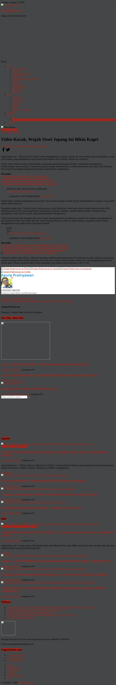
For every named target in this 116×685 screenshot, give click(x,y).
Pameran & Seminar (21, 109)
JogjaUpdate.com (11, 10)
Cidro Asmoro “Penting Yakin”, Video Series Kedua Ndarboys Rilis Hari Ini (45, 364)
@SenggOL (13, 233)
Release (12, 446)
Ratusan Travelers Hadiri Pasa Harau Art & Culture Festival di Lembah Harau (41, 615)
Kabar (9, 66)
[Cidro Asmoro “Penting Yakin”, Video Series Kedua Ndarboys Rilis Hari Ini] (25, 358)
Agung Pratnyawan (17, 275)
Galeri (9, 115)
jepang (32, 146)
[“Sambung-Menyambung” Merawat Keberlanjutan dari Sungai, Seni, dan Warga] (38, 489)
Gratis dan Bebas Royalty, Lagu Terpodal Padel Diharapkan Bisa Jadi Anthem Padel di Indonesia (50, 607)
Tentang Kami (13, 667)
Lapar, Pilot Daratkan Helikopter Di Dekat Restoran (25, 179)
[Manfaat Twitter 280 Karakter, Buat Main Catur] (12, 383)
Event (9, 94)
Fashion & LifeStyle (21, 74)
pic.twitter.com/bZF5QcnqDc (33, 233)
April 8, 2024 (46, 238)
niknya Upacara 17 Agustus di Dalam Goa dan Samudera (29, 253)
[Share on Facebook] (3, 151)
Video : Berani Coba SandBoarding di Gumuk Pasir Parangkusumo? (33, 250)
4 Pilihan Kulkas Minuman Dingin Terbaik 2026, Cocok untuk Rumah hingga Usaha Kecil (54, 574)
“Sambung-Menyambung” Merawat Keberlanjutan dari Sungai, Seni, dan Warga (49, 494)
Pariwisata (17, 84)
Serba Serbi (6, 129)
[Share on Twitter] (8, 151)
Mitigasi (16, 81)
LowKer (10, 122)
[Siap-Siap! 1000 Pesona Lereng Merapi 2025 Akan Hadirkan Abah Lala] (34, 475)
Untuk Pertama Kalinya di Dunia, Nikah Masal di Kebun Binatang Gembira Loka (49, 375)
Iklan (9, 678)
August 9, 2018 (47, 196)
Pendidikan (17, 89)
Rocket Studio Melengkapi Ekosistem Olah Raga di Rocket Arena (36, 610)
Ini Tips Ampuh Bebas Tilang (20, 617)
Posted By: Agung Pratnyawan (15, 146)
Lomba (15, 104)
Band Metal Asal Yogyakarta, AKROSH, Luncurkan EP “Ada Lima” (41, 507)
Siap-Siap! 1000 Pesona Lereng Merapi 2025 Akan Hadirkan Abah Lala (43, 480)
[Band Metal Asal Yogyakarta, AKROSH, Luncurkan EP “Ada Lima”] (33, 502)
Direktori (11, 112)
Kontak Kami (13, 670)
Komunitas (17, 102)
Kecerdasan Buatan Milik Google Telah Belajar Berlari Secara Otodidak (34, 248)
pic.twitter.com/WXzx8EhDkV (21, 191)
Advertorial (6, 526)
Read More (6, 472)
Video (15, 120)
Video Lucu (41, 146)
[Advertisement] (58, 39)
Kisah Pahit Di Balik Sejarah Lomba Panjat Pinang (29, 612)
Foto (14, 117)
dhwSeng (16, 370)
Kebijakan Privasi (15, 675)
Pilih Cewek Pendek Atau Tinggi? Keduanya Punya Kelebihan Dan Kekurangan (37, 301)
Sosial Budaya (18, 87)
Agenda (16, 97)
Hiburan (16, 92)
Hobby (34, 526)
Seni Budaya (18, 99)
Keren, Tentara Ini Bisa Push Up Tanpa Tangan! (24, 176)
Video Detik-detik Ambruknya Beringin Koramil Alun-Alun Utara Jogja (34, 245)
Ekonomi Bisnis (19, 69)
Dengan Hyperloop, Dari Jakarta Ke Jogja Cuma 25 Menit (28, 181)
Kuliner (15, 71)
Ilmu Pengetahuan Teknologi (25, 79)
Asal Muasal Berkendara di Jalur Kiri (17, 298)
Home (9, 665)
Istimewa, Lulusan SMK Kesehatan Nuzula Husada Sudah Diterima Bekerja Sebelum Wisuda (55, 560)
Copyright (11, 672)
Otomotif (16, 76)
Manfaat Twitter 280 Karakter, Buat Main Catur (29, 388)
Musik (15, 107)
